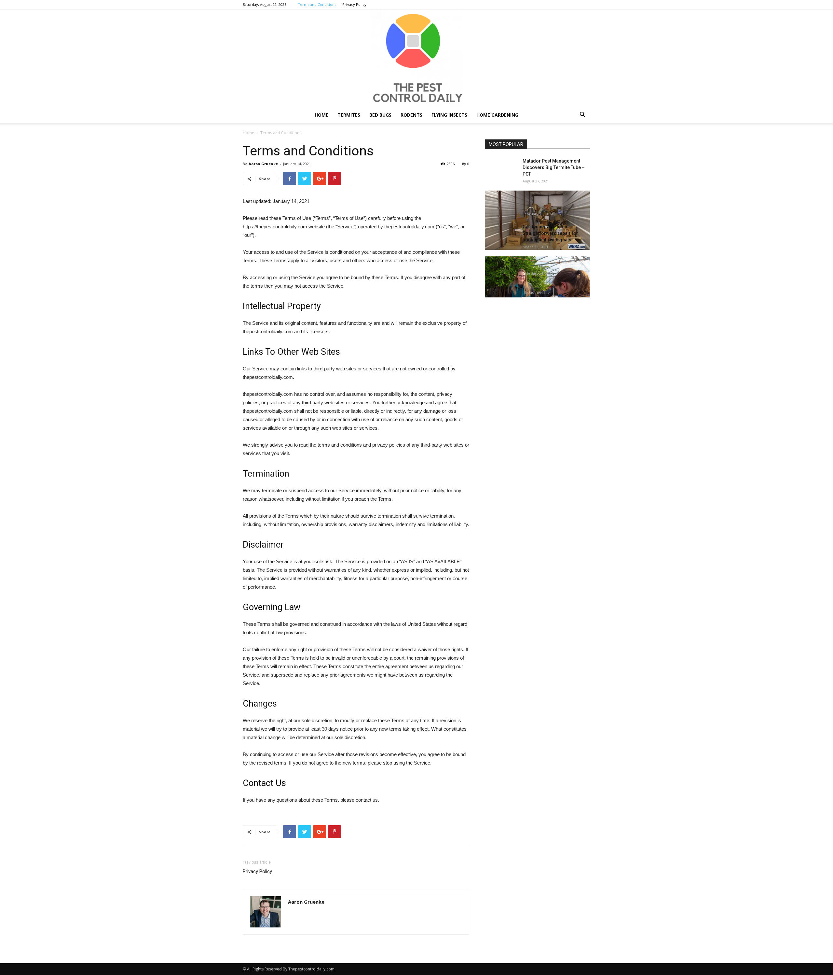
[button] (582, 115)
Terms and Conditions (317, 4)
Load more (535, 292)
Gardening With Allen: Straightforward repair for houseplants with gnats (550, 233)
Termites (348, 115)
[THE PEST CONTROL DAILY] (416, 58)
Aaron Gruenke (263, 163)
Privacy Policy (354, 4)
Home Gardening (497, 115)
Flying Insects (449, 115)
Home (321, 115)
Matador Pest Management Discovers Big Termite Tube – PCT (554, 167)
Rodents (411, 115)
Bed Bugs (380, 115)
